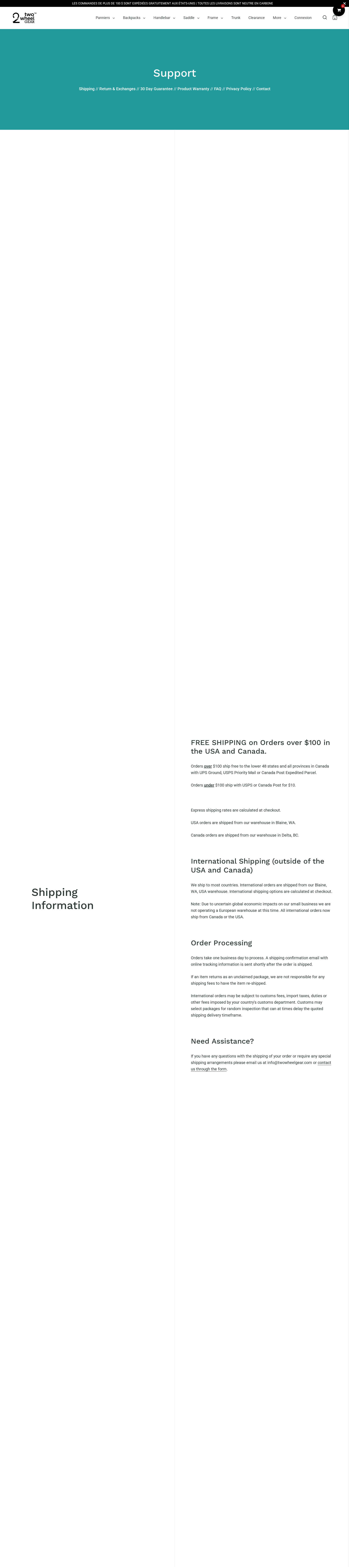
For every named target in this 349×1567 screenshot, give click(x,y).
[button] (325, 17)
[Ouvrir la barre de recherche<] (325, 17)
